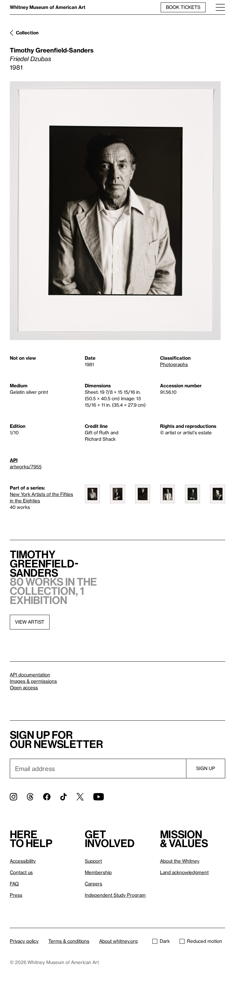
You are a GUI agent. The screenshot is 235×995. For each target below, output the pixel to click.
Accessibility (23, 861)
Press (16, 895)
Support (93, 861)
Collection (27, 32)
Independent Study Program (115, 895)
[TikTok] (63, 796)
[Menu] (220, 7)
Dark (165, 941)
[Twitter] (80, 796)
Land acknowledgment (184, 872)
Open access (24, 687)
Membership (98, 872)
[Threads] (30, 796)
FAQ (14, 883)
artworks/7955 (26, 466)
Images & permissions (33, 681)
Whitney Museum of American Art (47, 7)
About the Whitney (180, 861)
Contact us (21, 872)
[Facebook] (46, 796)
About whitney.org (118, 941)
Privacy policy (24, 941)
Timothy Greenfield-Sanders (52, 50)
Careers (93, 883)
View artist (29, 622)
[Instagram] (13, 796)
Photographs (174, 364)
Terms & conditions (68, 941)
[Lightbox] (115, 210)
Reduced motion (204, 941)
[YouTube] (98, 796)
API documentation (30, 674)
